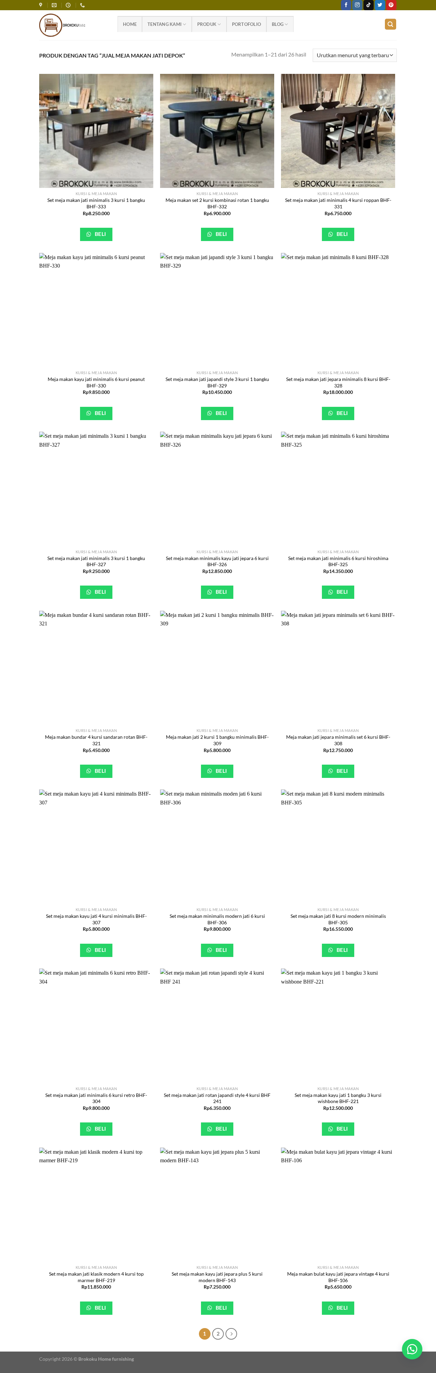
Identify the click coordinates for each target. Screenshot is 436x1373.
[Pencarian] (390, 24)
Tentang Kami (164, 24)
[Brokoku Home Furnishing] (41, 5)
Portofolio (246, 24)
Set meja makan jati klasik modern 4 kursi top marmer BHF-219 (96, 1277)
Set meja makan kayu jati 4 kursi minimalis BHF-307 (96, 919)
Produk (207, 24)
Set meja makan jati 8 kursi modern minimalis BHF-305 (338, 919)
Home (130, 24)
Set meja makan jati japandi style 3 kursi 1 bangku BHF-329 (217, 382)
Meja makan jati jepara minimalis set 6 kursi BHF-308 (338, 740)
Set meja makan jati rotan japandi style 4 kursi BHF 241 (217, 1098)
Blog (277, 24)
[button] (412, 1349)
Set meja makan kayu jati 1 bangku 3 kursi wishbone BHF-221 (338, 1098)
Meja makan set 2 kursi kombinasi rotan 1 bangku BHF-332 (217, 203)
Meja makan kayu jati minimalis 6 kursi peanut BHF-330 (96, 382)
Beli (99, 234)
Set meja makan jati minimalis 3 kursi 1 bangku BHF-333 (96, 203)
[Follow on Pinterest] (391, 5)
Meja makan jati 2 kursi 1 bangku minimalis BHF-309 (217, 740)
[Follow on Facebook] (346, 5)
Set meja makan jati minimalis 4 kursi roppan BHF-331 (338, 203)
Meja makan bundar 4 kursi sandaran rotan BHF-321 (96, 740)
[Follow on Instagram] (357, 5)
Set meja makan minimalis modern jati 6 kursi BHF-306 (217, 919)
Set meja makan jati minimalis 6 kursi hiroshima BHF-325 (338, 561)
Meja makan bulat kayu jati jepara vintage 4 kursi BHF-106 (338, 1277)
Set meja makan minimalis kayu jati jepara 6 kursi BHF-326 (217, 561)
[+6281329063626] (83, 5)
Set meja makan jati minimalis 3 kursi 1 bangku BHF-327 (96, 561)
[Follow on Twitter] (380, 5)
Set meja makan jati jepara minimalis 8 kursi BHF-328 (338, 382)
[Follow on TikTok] (368, 5)
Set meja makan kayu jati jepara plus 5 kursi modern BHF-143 (217, 1277)
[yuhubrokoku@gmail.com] (55, 5)
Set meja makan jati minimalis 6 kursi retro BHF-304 (96, 1098)
